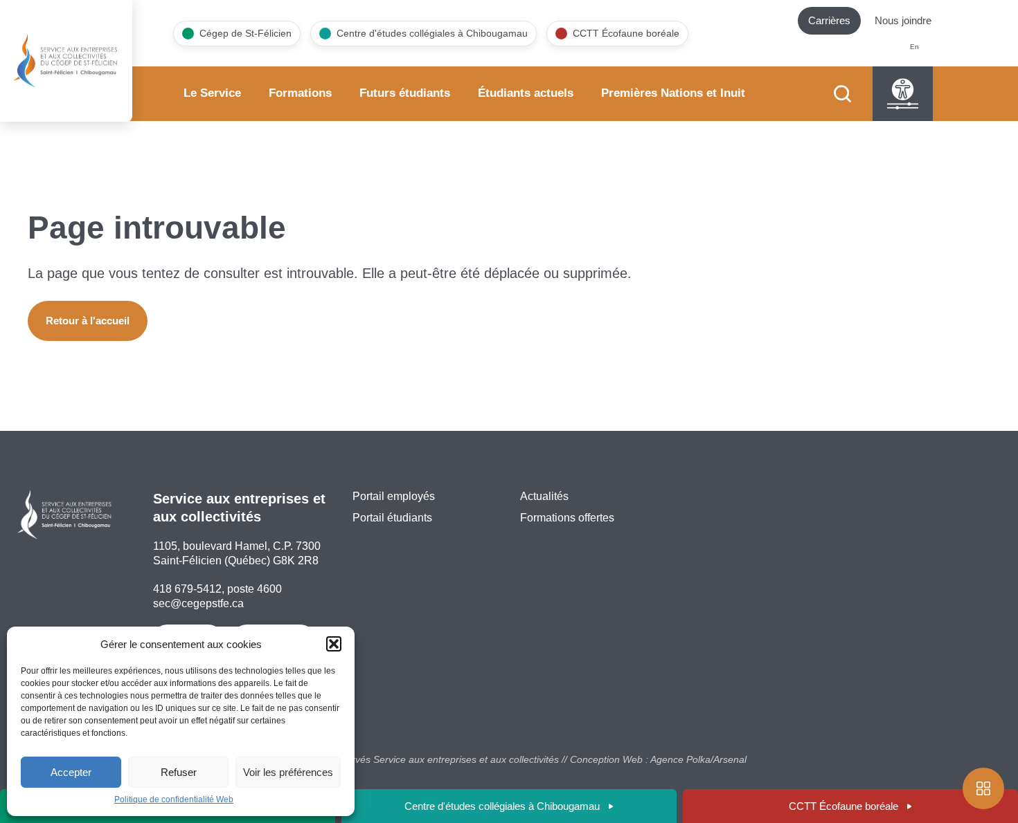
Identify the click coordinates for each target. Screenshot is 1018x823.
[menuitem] (914, 47)
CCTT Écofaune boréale (843, 806)
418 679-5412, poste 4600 (217, 589)
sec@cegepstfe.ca (198, 603)
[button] (334, 644)
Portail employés (393, 496)
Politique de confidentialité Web (173, 799)
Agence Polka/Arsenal (698, 759)
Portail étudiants (392, 518)
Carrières (829, 20)
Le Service (212, 93)
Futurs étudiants (404, 93)
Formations (300, 93)
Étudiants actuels (525, 93)
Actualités (544, 496)
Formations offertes (567, 518)
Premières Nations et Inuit (673, 93)
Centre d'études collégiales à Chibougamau (502, 806)
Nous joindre (903, 20)
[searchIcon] (842, 93)
